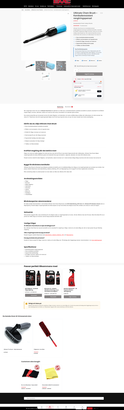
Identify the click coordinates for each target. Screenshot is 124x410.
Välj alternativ (31, 391)
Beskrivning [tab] (60, 106)
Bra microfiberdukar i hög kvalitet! (29, 385)
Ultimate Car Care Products (37, 9)
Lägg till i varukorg (89, 74)
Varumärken (27, 9)
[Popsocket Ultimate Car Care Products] (102, 13)
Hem (23, 9)
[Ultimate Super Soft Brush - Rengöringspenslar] (100, 13)
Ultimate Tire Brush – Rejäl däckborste (13, 349)
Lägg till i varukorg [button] (18, 355)
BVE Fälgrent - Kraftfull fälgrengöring (31, 289)
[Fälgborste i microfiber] (48, 333)
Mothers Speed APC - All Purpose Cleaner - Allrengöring (70, 290)
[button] (68, 14)
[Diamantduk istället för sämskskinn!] (51, 373)
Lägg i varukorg (72, 296)
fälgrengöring (69, 235)
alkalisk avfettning (56, 235)
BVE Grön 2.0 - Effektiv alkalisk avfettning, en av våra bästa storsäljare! (51, 290)
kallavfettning (48, 235)
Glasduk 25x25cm (81, 94)
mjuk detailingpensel (97, 240)
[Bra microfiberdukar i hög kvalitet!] (30, 373)
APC (63, 235)
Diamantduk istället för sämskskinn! (84, 90)
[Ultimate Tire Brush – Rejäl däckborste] (18, 333)
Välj (99, 91)
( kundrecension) (83, 25)
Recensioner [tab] (68, 106)
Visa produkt (34, 295)
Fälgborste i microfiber (39, 349)
